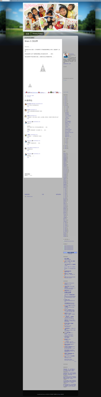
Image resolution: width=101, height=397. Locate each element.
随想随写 (64, 208)
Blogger (59, 394)
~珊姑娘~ (28, 134)
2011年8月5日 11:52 (33, 115)
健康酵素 (64, 184)
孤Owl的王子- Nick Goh (31, 103)
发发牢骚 (64, 164)
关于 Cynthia (65, 169)
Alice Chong (29, 121)
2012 (65, 103)
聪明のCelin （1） (68, 136)
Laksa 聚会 (67, 114)
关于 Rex (64, 173)
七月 (66, 138)
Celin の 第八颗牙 (68, 115)
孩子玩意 (64, 177)
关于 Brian (29, 96)
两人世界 (64, 198)
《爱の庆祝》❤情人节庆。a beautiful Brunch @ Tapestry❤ (69, 318)
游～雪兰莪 (65, 231)
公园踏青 (64, 165)
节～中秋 (64, 197)
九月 (66, 110)
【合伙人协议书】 (67, 326)
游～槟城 (64, 222)
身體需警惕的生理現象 (67, 357)
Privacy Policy (38, 33)
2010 (65, 145)
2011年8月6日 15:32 (35, 147)
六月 (66, 139)
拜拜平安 (64, 154)
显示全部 (75, 361)
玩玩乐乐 (64, 211)
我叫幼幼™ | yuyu (67, 339)
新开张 (64, 218)
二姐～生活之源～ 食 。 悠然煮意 (69, 264)
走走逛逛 (64, 236)
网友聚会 (64, 212)
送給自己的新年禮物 (67, 259)
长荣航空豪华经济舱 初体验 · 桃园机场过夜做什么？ (69, 351)
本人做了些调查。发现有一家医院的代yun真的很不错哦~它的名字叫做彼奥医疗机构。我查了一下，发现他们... (69, 381)
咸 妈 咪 (28, 109)
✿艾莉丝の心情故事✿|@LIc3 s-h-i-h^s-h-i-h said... (69, 347)
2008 (65, 148)
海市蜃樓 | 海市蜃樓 (67, 292)
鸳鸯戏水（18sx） (68, 122)
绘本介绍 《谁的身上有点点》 (69, 334)
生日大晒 (64, 206)
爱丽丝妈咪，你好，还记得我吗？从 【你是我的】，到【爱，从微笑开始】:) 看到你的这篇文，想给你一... (69, 370)
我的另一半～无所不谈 (68, 273)
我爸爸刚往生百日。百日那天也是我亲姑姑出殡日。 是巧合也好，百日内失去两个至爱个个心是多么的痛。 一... (69, 374)
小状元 (64, 216)
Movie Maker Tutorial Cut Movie (69, 360)
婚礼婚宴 (64, 182)
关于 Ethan (65, 172)
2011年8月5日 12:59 (36, 121)
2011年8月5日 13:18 (34, 134)
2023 (65, 98)
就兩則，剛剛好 (66, 324)
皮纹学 (64, 202)
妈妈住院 (64, 199)
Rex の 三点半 (67, 128)
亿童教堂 (64, 221)
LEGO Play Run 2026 (67, 284)
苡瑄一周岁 (67, 118)
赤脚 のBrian (67, 135)
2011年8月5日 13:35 (36, 140)
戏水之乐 (64, 213)
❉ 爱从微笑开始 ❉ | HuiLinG (69, 303)
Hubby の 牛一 (67, 125)
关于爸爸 (64, 174)
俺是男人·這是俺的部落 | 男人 (69, 353)
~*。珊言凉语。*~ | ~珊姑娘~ (69, 316)
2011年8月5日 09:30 (39, 103)
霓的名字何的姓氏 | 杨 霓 (68, 344)
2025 (65, 96)
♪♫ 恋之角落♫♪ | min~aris (68, 341)
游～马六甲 (65, 226)
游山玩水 (64, 232)
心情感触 (64, 217)
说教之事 (64, 207)
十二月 (66, 106)
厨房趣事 (64, 159)
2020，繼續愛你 (66, 337)
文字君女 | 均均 (67, 299)
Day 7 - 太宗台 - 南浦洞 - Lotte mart (69, 342)
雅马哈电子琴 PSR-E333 (69, 132)
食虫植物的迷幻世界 (67, 271)
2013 (65, 102)
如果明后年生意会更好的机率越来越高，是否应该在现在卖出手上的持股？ (69, 297)
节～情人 (64, 192)
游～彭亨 (64, 227)
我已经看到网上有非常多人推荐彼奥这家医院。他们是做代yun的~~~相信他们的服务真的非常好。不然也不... (69, 377)
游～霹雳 (64, 228)
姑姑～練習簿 (66, 258)
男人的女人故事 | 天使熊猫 (68, 323)
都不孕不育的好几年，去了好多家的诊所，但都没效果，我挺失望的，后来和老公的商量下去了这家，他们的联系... (69, 385)
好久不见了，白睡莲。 (67, 262)
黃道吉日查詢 (70, 253)
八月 (66, 111)
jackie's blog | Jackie (68, 359)
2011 (65, 105)
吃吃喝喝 (64, 158)
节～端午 (64, 189)
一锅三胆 (66, 117)
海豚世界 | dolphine (67, 313)
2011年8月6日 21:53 (36, 153)
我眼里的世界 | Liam (67, 290)
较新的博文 (27, 194)
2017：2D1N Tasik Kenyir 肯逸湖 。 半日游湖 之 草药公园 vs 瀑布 (69, 311)
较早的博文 (58, 194)
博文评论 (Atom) (30, 196)
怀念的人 (64, 179)
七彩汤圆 (65, 265)
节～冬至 (64, 188)
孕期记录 (64, 235)
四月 (66, 142)
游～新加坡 (65, 230)
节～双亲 (64, 194)
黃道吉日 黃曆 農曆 (70, 252)
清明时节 (64, 203)
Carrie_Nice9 (29, 147)
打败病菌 (64, 160)
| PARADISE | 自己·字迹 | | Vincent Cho (68, 336)
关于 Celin (65, 168)
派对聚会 (64, 201)
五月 (66, 141)
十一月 (66, 107)
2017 (65, 99)
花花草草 (64, 178)
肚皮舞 (64, 163)
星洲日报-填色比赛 (68, 129)
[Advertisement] (43, 185)
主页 (27, 34)
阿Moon (64, 153)
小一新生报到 (66, 340)
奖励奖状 (64, 187)
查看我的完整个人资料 (67, 63)
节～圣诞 (64, 193)
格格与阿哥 (67, 124)
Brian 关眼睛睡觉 (68, 121)
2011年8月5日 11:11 (33, 109)
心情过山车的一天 (67, 345)
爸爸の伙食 (67, 133)
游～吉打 (64, 223)
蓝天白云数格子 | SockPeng (69, 350)
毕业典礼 (64, 155)
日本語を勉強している (67, 354)
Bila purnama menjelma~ (68, 277)
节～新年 (64, 196)
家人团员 (64, 183)
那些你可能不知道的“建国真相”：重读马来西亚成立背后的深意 (69, 288)
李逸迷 (28, 115)
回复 (28, 106)
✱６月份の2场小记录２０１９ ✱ (69, 348)
